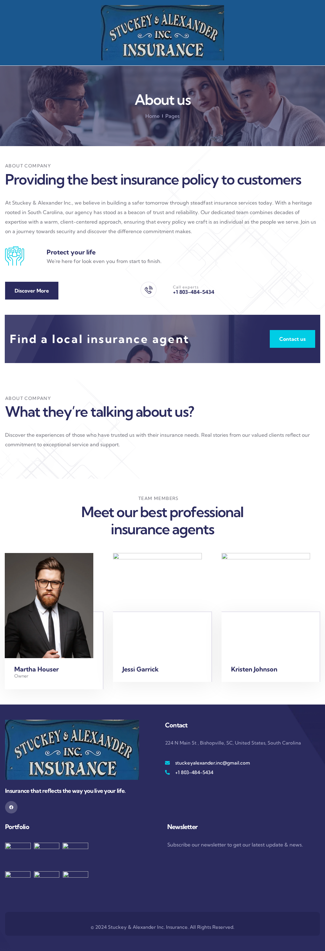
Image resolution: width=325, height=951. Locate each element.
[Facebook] (11, 807)
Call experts (186, 287)
